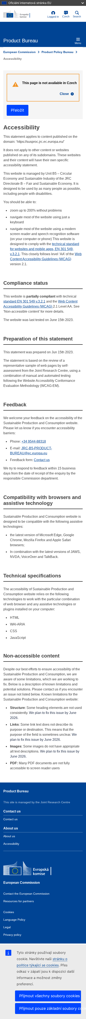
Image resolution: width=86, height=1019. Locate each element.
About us (9, 836)
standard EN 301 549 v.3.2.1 (24, 301)
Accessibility (11, 843)
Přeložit (17, 110)
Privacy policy (12, 934)
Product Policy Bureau (57, 52)
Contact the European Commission (26, 893)
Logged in (53, 16)
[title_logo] (24, 14)
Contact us (42, 460)
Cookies (8, 912)
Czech (66, 14)
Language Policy (14, 919)
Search (77, 16)
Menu (78, 43)
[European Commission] (33, 869)
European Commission (19, 52)
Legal (7, 927)
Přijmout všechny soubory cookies (49, 996)
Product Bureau (16, 791)
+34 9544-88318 (34, 441)
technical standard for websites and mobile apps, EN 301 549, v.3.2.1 (44, 249)
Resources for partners (18, 901)
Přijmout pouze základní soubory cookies (50, 1008)
